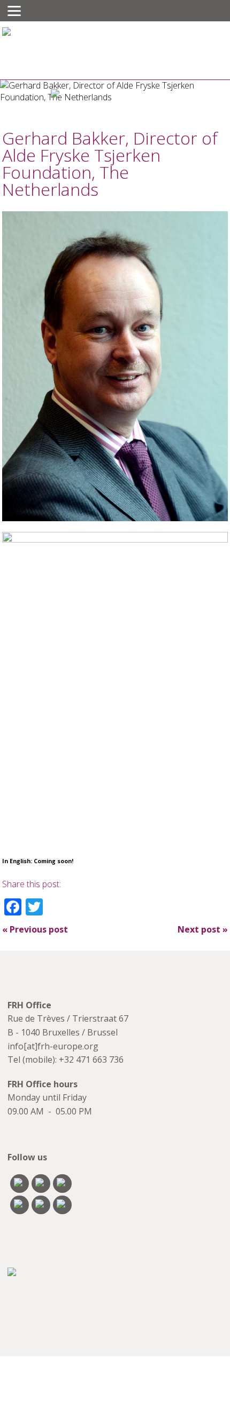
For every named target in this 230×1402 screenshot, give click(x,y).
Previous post (35, 929)
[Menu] (14, 11)
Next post (203, 929)
